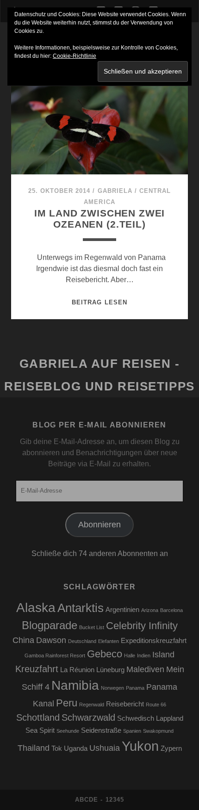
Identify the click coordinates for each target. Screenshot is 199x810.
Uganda (75, 748)
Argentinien (122, 609)
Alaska (36, 607)
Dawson (51, 640)
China (23, 640)
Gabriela (115, 190)
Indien (143, 655)
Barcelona (171, 610)
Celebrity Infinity (142, 625)
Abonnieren (99, 524)
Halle (129, 655)
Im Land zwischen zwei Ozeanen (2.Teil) (99, 218)
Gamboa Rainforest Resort (55, 655)
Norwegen (112, 688)
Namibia (75, 685)
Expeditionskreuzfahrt (154, 640)
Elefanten (108, 641)
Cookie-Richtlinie (74, 56)
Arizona (149, 610)
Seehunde (67, 731)
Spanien (132, 731)
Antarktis (80, 608)
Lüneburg (110, 670)
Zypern (171, 748)
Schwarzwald (88, 717)
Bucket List (91, 627)
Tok (56, 748)
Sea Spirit (40, 730)
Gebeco (104, 654)
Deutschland (82, 641)
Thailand (34, 748)
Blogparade (49, 625)
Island (163, 654)
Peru (66, 703)
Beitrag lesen (99, 302)
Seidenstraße (101, 730)
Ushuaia (104, 748)
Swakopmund (158, 731)
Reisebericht (125, 704)
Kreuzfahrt (36, 669)
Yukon (140, 746)
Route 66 (156, 704)
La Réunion (77, 670)
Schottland (38, 717)
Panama (135, 688)
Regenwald (91, 704)
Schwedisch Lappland (150, 718)
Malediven (145, 669)
